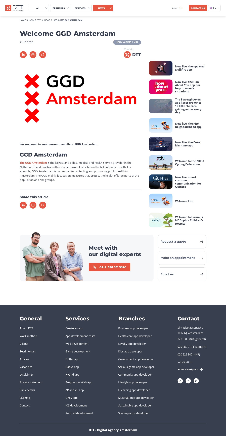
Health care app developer (135, 336)
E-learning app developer (134, 390)
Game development (77, 351)
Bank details (27, 390)
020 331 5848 (185, 339)
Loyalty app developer (132, 344)
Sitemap (25, 398)
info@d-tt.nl (184, 362)
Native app (72, 367)
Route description (187, 369)
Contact (25, 405)
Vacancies (26, 367)
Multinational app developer (136, 398)
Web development (76, 344)
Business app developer (133, 328)
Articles (24, 359)
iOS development (76, 405)
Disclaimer (26, 374)
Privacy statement (31, 382)
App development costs (80, 336)
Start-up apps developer (133, 413)
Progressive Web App (78, 382)
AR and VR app (74, 390)
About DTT (26, 328)
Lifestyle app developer (132, 382)
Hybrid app (72, 374)
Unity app (71, 398)
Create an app (74, 328)
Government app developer (135, 359)
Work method (28, 336)
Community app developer (135, 374)
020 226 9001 (185, 354)
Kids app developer (130, 351)
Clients (24, 344)
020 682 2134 (185, 347)
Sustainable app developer (135, 405)
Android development (79, 413)
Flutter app (72, 359)
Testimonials (28, 351)
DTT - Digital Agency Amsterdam (113, 430)
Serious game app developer (136, 367)
